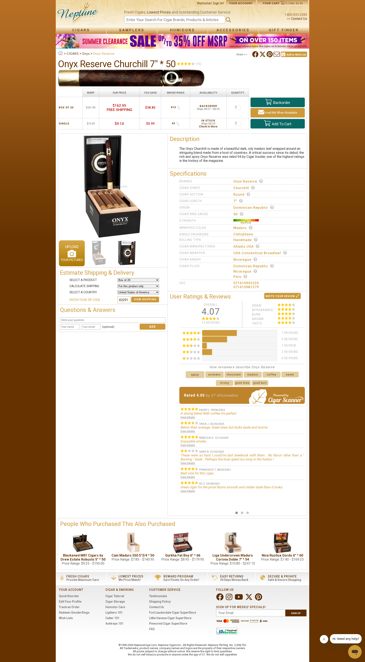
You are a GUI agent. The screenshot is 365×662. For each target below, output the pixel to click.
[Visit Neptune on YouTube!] (239, 598)
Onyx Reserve (245, 181)
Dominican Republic (250, 208)
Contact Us (298, 19)
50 (235, 214)
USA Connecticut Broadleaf (257, 253)
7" (235, 201)
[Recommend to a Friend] (277, 54)
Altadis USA (243, 246)
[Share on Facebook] (255, 54)
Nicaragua (242, 260)
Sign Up (296, 613)
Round (238, 194)
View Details (187, 417)
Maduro (240, 228)
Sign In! (218, 3)
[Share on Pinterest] (270, 54)
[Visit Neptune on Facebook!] (220, 598)
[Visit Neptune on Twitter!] (249, 598)
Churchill (241, 188)
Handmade (242, 240)
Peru (237, 277)
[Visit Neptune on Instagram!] (229, 598)
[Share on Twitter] (263, 54)
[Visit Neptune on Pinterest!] (259, 598)
